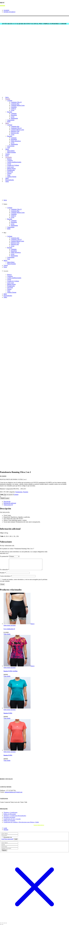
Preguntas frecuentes (9, 817)
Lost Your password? (7, 839)
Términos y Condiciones (10, 812)
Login (1, 15)
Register (6, 829)
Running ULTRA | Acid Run (10, 671)
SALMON (6, 10)
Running (25, 492)
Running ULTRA (8, 713)
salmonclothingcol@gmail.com (13, 792)
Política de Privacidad (10, 814)
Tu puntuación (4, 556)
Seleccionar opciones (10, 625)
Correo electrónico (6, 576)
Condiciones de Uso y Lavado (12, 819)
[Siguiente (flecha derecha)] (2, 924)
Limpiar (16, 494)
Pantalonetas (18, 492)
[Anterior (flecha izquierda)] (0, 924)
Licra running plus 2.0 (9, 629)
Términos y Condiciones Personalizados (15, 815)
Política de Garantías (9, 820)
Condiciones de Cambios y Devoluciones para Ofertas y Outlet (21, 822)
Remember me (8, 837)
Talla (1, 494)
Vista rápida (7, 634)
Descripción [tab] (7, 501)
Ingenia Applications (39, 825)
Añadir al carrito (5, 498)
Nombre (3, 572)
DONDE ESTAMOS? (9, 12)
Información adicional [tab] (10, 503)
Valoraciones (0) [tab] (8, 504)
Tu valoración (4, 569)
